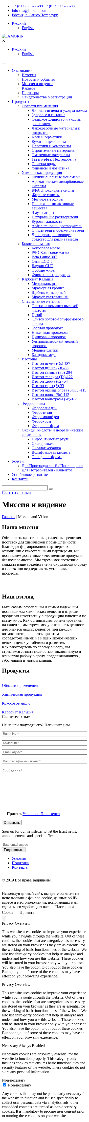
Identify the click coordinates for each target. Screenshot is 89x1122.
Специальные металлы (41, 301)
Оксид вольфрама (47, 457)
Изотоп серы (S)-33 (48, 386)
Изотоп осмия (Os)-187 (51, 363)
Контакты (20, 479)
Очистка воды (44, 164)
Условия (19, 858)
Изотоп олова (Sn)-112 (50, 395)
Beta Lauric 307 (44, 257)
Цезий (37, 315)
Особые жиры (43, 270)
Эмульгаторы (43, 212)
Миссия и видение (37, 84)
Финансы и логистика (50, 168)
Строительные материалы (53, 150)
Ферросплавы (33, 403)
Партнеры (30, 93)
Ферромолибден (45, 417)
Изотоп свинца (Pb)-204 (52, 372)
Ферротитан (42, 412)
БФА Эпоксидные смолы (53, 190)
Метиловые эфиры (47, 199)
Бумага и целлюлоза (49, 141)
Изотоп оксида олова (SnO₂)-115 (59, 390)
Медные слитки (45, 350)
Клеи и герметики (47, 137)
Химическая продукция (42, 172)
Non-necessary (19, 1085)
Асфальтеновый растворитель (57, 226)
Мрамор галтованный (50, 297)
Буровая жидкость (47, 221)
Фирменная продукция (51, 275)
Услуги (18, 461)
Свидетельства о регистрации (47, 97)
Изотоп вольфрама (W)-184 (54, 399)
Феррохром (41, 421)
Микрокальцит (44, 283)
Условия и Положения (41, 814)
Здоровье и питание (48, 115)
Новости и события (38, 79)
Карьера (28, 88)
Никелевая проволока (50, 332)
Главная (8, 517)
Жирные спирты (46, 195)
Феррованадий (44, 408)
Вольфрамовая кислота (51, 452)
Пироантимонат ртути (50, 439)
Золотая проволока (48, 328)
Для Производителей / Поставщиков (52, 466)
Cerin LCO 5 (42, 261)
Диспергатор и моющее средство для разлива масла (55, 237)
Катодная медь (44, 355)
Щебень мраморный (49, 292)
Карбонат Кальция (37, 279)
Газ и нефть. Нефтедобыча (54, 159)
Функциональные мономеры (56, 177)
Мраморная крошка (48, 288)
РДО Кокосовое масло (50, 252)
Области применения (40, 106)
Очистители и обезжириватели (58, 230)
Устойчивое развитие (30, 474)
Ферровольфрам (45, 426)
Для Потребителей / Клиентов (47, 470)
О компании (22, 70)
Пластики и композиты (51, 146)
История (29, 75)
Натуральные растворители (55, 217)
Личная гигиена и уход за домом (59, 110)
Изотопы (29, 359)
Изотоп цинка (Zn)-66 (50, 368)
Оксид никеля (43, 443)
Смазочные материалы (51, 155)
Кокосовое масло (36, 244)
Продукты (20, 101)
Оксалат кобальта (46, 448)
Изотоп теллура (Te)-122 (52, 377)
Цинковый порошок (49, 337)
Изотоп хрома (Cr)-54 (50, 381)
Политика (20, 863)
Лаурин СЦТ (42, 266)
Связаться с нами (16, 492)
